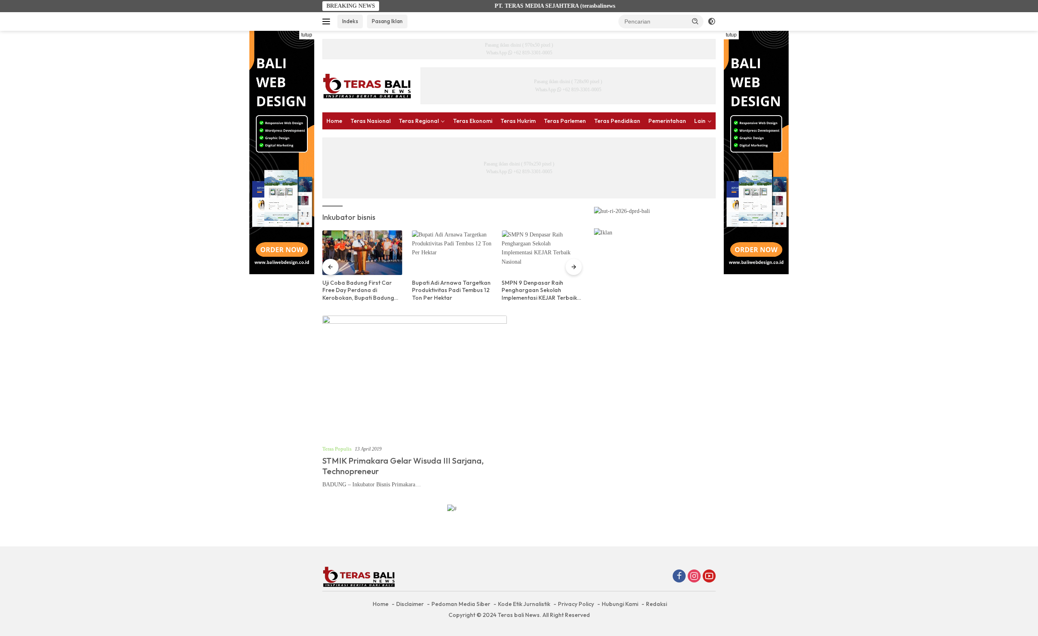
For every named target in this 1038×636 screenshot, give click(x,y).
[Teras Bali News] (367, 85)
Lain (700, 121)
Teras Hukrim (518, 121)
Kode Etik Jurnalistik (524, 604)
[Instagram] (694, 576)
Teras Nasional (370, 121)
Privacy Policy (576, 604)
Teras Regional (419, 121)
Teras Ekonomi (472, 121)
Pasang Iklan (387, 21)
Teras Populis (337, 449)
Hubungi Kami (620, 604)
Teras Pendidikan (617, 121)
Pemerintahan (667, 121)
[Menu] (327, 21)
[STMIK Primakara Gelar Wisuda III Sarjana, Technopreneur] (414, 377)
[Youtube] (709, 576)
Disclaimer (410, 604)
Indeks (350, 21)
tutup (306, 35)
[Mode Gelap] (712, 21)
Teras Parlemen (565, 121)
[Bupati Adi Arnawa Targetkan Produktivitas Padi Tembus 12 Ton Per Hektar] (452, 252)
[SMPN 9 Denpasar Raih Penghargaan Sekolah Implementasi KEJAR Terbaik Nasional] (541, 252)
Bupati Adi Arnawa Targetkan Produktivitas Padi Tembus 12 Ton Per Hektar (451, 290)
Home (334, 121)
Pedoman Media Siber (460, 604)
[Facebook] (679, 576)
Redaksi (656, 604)
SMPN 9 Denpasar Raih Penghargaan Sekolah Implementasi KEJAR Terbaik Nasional (539, 290)
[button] (695, 21)
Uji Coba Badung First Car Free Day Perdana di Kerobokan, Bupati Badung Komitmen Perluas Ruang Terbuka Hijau (358, 290)
